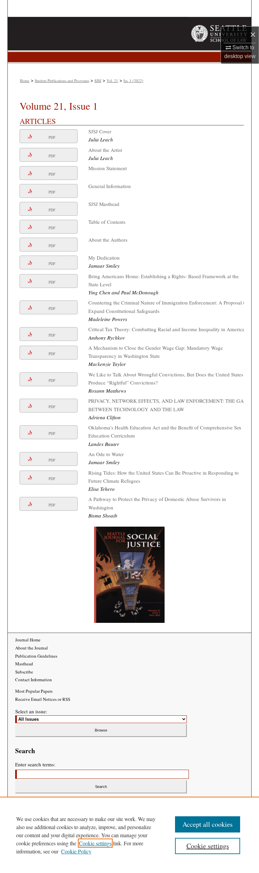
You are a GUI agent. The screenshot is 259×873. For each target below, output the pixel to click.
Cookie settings (95, 843)
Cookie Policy (76, 851)
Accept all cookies (207, 824)
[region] (129, 835)
